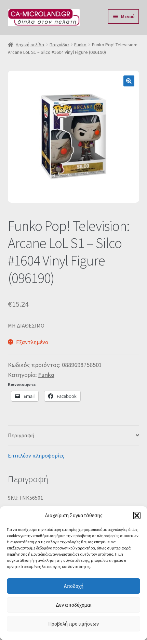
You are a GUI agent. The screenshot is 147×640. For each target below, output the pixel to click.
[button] (136, 515)
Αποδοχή (73, 586)
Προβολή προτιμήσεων (73, 623)
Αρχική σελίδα (30, 45)
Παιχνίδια (59, 45)
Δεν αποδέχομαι (74, 605)
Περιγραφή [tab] (21, 435)
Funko (80, 45)
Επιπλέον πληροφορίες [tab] (36, 455)
